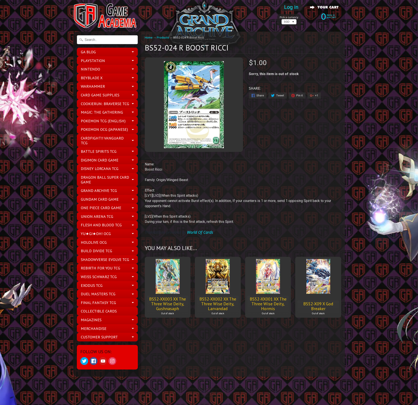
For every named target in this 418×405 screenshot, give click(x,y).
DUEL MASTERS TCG (98, 293)
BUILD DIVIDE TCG (96, 250)
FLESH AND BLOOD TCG (101, 224)
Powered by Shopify (209, 396)
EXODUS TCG (92, 285)
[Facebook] (94, 361)
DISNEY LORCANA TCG (99, 168)
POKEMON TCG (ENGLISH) (103, 120)
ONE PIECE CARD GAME (101, 207)
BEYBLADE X (92, 77)
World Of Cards (200, 232)
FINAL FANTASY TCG (98, 302)
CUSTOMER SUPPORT (99, 336)
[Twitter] (84, 361)
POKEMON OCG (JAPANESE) (104, 129)
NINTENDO (90, 69)
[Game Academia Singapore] (105, 15)
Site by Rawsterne (209, 392)
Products (163, 37)
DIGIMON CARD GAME (99, 160)
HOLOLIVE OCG (94, 242)
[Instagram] (112, 361)
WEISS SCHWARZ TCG (99, 276)
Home (148, 37)
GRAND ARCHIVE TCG (99, 190)
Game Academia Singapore (207, 388)
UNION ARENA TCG (97, 216)
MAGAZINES (91, 319)
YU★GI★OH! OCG (96, 233)
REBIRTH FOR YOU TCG (100, 268)
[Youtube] (103, 361)
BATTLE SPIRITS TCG (98, 151)
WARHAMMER (93, 86)
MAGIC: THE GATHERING (102, 112)
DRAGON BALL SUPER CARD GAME (105, 180)
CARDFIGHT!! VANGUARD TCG (102, 140)
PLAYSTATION (93, 60)
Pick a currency (289, 17)
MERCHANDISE (93, 328)
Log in (291, 7)
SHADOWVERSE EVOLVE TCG (105, 259)
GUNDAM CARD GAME (100, 199)
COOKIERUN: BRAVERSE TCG (105, 103)
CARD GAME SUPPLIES (100, 94)
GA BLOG (88, 51)
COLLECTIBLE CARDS (99, 311)
